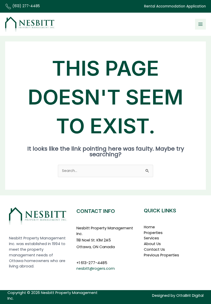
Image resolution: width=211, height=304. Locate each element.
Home (149, 227)
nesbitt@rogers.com (95, 268)
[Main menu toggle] (200, 24)
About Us (152, 243)
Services (151, 238)
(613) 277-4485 (25, 6)
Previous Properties (161, 255)
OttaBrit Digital (190, 295)
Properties (153, 232)
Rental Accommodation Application (175, 6)
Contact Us (154, 249)
